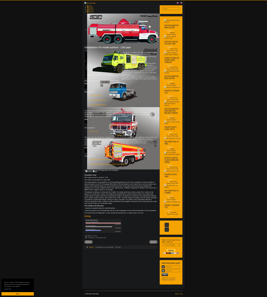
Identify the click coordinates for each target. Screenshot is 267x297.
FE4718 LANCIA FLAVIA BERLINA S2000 (171, 160)
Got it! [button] (17, 294)
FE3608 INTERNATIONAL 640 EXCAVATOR (102, 160)
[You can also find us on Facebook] (167, 225)
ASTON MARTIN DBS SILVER (171, 26)
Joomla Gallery (112, 89)
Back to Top (179, 294)
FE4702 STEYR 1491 (170, 175)
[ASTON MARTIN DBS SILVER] (172, 21)
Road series (173, 49)
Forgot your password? (168, 280)
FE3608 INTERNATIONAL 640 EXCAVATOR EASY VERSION (108, 164)
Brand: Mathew (171, 34)
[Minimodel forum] (167, 229)
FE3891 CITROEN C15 (171, 206)
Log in (165, 274)
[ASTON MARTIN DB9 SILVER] (172, 72)
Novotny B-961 (93, 131)
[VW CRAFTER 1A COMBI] (172, 186)
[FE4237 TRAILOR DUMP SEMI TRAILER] (172, 53)
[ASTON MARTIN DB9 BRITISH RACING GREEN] (172, 103)
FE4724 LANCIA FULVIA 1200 (171, 42)
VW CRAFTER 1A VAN (171, 142)
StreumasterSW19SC (95, 95)
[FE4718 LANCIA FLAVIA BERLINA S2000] (172, 153)
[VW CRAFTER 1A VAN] (172, 138)
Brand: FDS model (172, 51)
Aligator (172, 149)
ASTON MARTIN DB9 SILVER (171, 77)
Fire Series (173, 212)
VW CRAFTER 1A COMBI (171, 191)
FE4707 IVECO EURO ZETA (170, 128)
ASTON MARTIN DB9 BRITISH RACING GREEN (171, 110)
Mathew (172, 32)
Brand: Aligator (171, 151)
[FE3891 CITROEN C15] (172, 202)
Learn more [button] (7, 289)
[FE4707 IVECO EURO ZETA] (172, 123)
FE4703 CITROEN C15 (171, 91)
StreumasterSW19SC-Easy (97, 100)
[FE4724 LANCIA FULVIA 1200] (172, 37)
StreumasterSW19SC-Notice (97, 105)
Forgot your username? (169, 278)
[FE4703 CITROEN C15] (172, 87)
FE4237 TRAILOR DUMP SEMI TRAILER (171, 60)
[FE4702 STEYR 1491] (171, 171)
